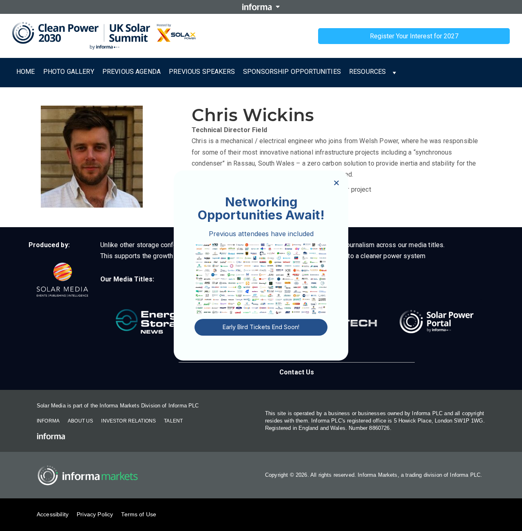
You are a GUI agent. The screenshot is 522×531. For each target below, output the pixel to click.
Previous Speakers (202, 71)
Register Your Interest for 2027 (414, 36)
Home (25, 71)
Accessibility (53, 514)
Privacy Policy (95, 514)
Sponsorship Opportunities (292, 71)
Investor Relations (128, 421)
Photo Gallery (68, 71)
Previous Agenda (131, 71)
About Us (80, 421)
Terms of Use (138, 514)
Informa (48, 421)
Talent (173, 421)
